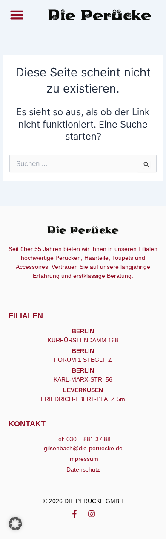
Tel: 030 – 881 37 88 (83, 439)
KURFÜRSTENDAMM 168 (83, 340)
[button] (16, 15)
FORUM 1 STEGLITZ (83, 359)
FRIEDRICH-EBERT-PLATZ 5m (83, 399)
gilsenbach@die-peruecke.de (83, 448)
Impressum (83, 458)
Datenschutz (83, 469)
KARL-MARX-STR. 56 (83, 379)
